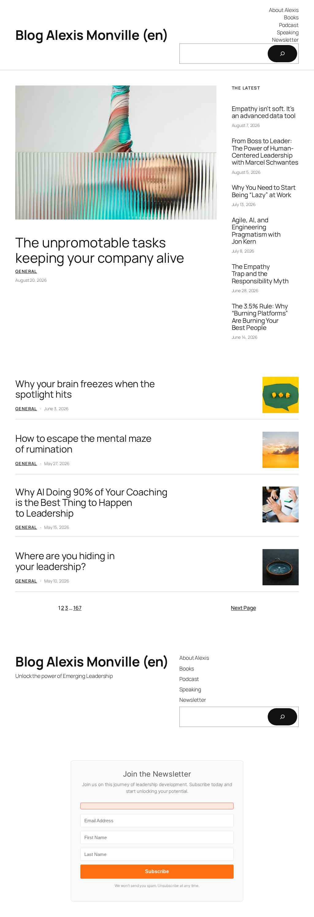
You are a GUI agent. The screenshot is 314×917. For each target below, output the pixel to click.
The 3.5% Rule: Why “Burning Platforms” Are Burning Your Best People (260, 317)
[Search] (282, 53)
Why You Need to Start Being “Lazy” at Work (264, 191)
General (26, 271)
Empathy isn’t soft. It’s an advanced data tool (264, 112)
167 (77, 607)
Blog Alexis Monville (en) (92, 35)
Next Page (243, 607)
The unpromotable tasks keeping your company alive (99, 250)
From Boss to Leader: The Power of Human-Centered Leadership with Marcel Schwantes (265, 151)
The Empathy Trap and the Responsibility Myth (260, 274)
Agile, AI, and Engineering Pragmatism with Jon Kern (256, 230)
